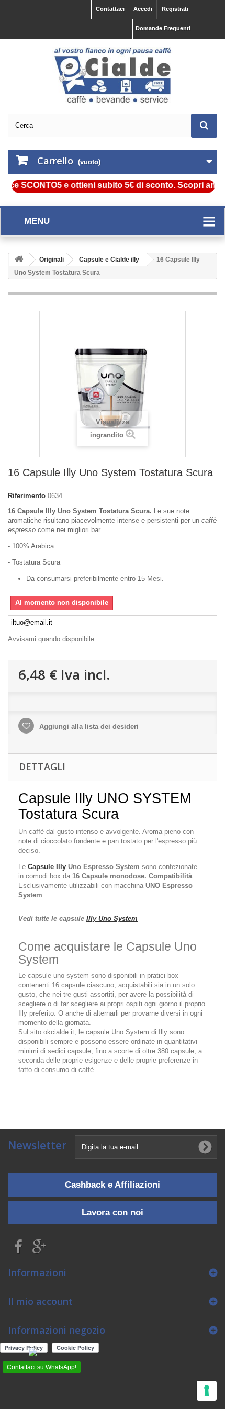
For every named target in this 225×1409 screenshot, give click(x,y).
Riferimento (27, 496)
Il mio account (40, 1301)
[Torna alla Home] (19, 259)
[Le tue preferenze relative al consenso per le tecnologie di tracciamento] (207, 1391)
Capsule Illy (47, 867)
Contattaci (110, 9)
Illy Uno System (112, 918)
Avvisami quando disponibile (51, 639)
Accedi (142, 9)
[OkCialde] (112, 75)
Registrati (175, 9)
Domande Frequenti (163, 28)
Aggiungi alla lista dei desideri (88, 726)
